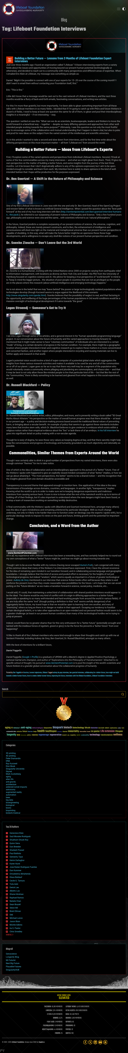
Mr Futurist (11, 960)
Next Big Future (12, 963)
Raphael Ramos (17, 897)
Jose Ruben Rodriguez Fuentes (23, 867)
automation (11, 795)
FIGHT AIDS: (51, 1022)
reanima (35, 735)
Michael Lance (16, 918)
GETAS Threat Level (64, 997)
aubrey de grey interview (61, 672)
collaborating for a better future (95, 672)
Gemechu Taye (16, 857)
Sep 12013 (9, 60)
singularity (73, 735)
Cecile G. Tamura (17, 881)
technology (95, 735)
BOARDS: (68, 1018)
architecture (11, 784)
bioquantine (48, 728)
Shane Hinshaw (17, 894)
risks (68, 735)
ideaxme (64, 732)
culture (119, 728)
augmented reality (14, 792)
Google (35, 731)
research (64, 735)
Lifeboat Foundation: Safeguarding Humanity (58, 9)
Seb (11, 915)
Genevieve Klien (17, 833)
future (24, 731)
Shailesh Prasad (17, 850)
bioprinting (10, 810)
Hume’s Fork (86, 565)
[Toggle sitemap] (118, 8)
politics (29, 735)
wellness (117, 734)
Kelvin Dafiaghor (17, 860)
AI (12, 728)
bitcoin (87, 727)
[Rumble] (105, 1042)
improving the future (58, 676)
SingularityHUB (12, 970)
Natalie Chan (15, 901)
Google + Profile (30, 657)
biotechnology (78, 727)
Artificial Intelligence (37, 728)
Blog (64, 20)
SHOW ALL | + (10, 934)
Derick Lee (14, 887)
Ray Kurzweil (11, 763)
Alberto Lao (15, 891)
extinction (19, 731)
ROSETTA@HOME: (48, 1029)
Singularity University (15, 769)
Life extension (107, 731)
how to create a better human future (39, 676)
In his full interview (107, 430)
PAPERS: (68, 1029)
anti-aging (26, 727)
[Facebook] (85, 1042)
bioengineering (12, 802)
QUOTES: (68, 1033)
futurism (26, 672)
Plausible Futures (13, 966)
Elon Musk (10, 766)
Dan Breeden (15, 847)
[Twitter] (90, 1042)
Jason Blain (15, 921)
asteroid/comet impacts (16, 787)
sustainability (85, 735)
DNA (8, 761)
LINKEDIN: (49, 1010)
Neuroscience (23, 735)
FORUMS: (58, 1033)
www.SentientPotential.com (59, 663)
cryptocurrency (113, 728)
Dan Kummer (15, 870)
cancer (107, 728)
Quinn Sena (15, 843)
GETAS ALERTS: (70, 1010)
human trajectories (36, 672)
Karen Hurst (15, 863)
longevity (11, 734)
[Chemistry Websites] (64, 710)
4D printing (11, 756)
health (41, 731)
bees (8, 797)
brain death (101, 728)
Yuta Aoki (14, 884)
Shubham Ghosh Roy (19, 840)
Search (123, 694)
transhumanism (107, 735)
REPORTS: (69, 1022)
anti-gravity (11, 782)
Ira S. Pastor (15, 928)
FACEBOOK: (47, 1006)
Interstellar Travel (85, 732)
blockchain (94, 728)
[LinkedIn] (95, 1042)
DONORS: (56, 1018)
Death (123, 728)
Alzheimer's (16, 728)
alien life (9, 779)
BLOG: (67, 1014)
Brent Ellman (15, 911)
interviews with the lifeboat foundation (78, 676)
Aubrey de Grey (21, 580)
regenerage (43, 735)
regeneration (56, 734)
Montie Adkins (16, 925)
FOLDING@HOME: (48, 1025)
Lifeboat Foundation (18, 1042)
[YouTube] (100, 1042)
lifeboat (45, 672)
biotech (68, 727)
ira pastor (95, 731)
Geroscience (11, 954)
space (78, 735)
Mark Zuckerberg (13, 774)
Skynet (9, 771)
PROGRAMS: (69, 1025)
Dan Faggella (17, 672)
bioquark (58, 727)
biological (10, 805)
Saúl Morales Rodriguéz (20, 836)
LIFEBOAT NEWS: (71, 1006)
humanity (59, 731)
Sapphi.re (41, 1042)
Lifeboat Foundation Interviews (102, 676)
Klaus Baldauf (16, 877)
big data (9, 800)
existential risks (11, 732)
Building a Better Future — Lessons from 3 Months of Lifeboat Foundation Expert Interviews (63, 60)
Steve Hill (14, 908)
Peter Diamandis (13, 758)
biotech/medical (13, 813)
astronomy (10, 789)
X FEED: (49, 1014)
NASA (18, 735)
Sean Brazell (15, 904)
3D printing (11, 753)
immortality (73, 731)
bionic (8, 808)
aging (8, 727)
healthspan (51, 731)
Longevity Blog (12, 957)
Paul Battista (15, 853)
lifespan (119, 731)
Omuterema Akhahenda (20, 874)
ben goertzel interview (77, 672)
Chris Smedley (16, 931)
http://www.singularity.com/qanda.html (25, 295)
